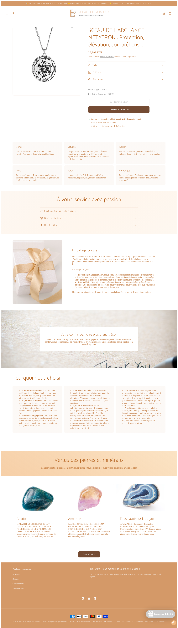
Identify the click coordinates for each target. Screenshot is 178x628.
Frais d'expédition (107, 56)
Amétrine (74, 519)
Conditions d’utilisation (125, 621)
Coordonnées (160, 621)
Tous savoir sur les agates (138, 519)
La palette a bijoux (26, 621)
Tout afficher (89, 554)
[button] (7, 13)
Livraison (16, 574)
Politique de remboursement (80, 621)
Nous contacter (18, 589)
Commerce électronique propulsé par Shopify (50, 621)
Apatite (22, 519)
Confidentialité (18, 584)
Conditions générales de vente (24, 569)
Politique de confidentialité (103, 621)
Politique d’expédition (144, 621)
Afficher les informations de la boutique (108, 126)
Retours (15, 579)
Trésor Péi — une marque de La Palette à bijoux (115, 569)
